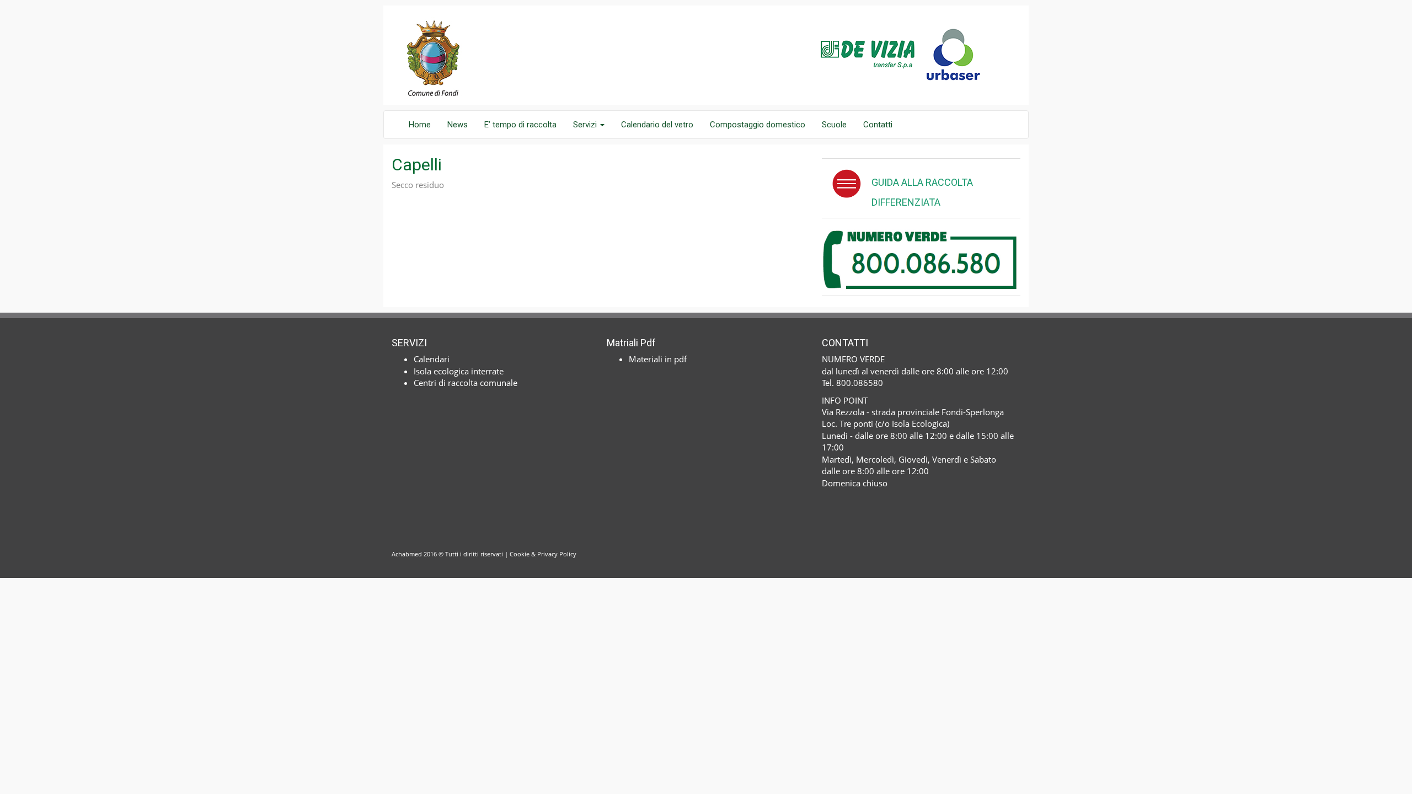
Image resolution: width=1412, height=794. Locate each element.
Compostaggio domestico (757, 125)
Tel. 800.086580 (852, 382)
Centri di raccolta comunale (465, 382)
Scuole (834, 125)
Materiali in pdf (658, 358)
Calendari (432, 358)
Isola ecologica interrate (459, 371)
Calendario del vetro (657, 125)
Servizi (586, 125)
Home (420, 125)
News (457, 125)
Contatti (877, 125)
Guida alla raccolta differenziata (922, 192)
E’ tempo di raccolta (520, 125)
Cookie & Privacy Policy (543, 554)
